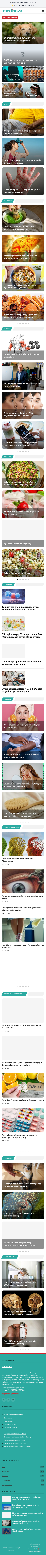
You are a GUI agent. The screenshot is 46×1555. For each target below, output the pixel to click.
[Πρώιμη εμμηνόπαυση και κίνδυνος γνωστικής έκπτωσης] (13, 651)
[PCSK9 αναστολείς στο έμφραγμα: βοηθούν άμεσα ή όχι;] (23, 55)
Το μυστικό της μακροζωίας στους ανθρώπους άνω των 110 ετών (21, 608)
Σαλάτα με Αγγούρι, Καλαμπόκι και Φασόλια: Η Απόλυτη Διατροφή (20, 483)
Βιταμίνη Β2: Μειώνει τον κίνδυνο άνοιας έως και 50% (21, 1026)
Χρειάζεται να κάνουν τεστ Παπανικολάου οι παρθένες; (23, 946)
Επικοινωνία (8, 1418)
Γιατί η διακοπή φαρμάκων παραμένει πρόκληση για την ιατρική (19, 1136)
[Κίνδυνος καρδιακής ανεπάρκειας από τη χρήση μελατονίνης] (6, 1515)
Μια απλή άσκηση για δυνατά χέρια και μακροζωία (22, 355)
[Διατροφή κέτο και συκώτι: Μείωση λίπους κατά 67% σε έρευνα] (23, 248)
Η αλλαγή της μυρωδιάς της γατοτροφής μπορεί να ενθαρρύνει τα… (22, 1185)
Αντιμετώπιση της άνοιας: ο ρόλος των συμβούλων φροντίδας (22, 132)
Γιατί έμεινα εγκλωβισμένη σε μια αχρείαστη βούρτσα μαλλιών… (20, 814)
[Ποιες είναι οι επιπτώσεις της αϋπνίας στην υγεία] (23, 881)
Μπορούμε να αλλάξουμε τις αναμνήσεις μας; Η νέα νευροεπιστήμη (33, 94)
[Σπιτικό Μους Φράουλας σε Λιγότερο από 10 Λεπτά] (23, 504)
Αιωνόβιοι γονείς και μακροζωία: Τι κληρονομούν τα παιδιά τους (12, 94)
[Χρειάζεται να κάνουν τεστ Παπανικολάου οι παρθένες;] (23, 930)
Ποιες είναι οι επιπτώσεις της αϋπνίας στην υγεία (22, 897)
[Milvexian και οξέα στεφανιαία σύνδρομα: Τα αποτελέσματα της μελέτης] (23, 1048)
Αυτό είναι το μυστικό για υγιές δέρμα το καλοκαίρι (22, 726)
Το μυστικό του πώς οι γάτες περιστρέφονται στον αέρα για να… (20, 1244)
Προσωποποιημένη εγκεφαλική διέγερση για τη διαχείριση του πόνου (12, 78)
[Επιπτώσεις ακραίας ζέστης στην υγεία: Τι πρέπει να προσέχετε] (23, 151)
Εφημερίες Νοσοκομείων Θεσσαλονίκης (17, 1446)
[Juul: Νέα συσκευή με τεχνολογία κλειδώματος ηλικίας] (23, 1333)
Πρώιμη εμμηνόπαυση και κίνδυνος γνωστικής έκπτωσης (21, 663)
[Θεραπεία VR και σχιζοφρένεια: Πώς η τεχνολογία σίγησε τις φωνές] (6, 1523)
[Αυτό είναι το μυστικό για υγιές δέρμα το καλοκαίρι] (23, 717)
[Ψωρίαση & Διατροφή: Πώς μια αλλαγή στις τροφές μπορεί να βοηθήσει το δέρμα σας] (23, 746)
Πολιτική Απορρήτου (11, 1427)
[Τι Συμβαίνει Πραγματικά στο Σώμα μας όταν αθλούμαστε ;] (23, 376)
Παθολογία (5, 1471)
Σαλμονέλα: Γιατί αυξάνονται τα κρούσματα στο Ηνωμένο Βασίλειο (32, 78)
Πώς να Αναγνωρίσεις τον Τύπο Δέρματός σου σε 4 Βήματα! (19, 414)
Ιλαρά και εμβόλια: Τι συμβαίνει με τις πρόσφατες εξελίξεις (22, 191)
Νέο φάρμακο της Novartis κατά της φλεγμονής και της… (25, 1506)
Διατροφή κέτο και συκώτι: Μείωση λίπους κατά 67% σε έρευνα (20, 257)
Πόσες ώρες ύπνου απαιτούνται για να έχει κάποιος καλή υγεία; (22, 908)
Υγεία (3, 1467)
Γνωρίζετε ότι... (7, 1485)
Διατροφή (5, 1476)
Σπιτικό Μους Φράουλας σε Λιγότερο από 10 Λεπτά (21, 512)
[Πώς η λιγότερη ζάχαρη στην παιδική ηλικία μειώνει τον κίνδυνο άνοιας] (13, 623)
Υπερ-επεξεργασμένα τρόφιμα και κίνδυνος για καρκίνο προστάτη (20, 316)
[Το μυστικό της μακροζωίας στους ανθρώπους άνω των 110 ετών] (13, 596)
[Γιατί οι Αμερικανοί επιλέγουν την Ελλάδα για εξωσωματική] (23, 1274)
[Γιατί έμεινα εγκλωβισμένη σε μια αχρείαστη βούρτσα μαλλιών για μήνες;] (23, 805)
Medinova (7, 1366)
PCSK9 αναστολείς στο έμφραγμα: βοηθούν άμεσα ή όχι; (21, 61)
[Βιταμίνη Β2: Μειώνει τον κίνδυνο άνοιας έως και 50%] (23, 1010)
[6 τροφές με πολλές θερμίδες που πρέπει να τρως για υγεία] (23, 277)
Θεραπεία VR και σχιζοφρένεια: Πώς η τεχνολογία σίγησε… (26, 1522)
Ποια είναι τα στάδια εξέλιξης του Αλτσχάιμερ (17, 859)
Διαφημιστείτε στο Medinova (13, 1415)
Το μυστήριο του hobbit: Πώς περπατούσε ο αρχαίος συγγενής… (20, 1313)
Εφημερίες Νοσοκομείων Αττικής (15, 1440)
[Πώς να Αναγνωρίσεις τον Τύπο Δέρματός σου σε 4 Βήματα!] (23, 405)
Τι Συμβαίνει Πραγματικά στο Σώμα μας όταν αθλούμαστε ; (22, 385)
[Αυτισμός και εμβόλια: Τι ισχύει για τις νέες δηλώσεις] (6, 1531)
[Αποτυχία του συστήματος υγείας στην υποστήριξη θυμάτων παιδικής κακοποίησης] (6, 1499)
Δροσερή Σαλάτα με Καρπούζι (17, 543)
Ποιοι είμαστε (8, 1421)
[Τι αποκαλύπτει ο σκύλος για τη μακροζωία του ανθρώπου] (23, 33)
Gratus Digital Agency (34, 1551)
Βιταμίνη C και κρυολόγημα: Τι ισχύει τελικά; (23, 1100)
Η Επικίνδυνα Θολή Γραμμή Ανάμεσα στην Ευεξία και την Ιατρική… (21, 443)
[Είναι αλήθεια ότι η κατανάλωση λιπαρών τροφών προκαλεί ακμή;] (23, 776)
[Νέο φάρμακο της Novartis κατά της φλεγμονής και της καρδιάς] (6, 1507)
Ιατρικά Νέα (6, 1480)
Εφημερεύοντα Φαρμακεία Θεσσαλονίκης (17, 1437)
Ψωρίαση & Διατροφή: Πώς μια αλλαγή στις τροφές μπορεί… (21, 755)
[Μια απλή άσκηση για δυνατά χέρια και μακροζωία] (23, 346)
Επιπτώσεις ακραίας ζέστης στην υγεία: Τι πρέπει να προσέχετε (22, 161)
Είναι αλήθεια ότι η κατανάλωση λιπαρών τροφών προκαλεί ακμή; (23, 785)
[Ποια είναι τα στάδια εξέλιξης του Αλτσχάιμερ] (23, 844)
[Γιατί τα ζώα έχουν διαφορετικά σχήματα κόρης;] (23, 1205)
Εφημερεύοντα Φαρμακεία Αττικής (15, 1434)
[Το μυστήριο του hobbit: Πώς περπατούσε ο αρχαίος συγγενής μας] (23, 1304)
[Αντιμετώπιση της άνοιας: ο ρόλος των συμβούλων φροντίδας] (23, 122)
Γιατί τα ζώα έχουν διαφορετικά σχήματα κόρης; (19, 1214)
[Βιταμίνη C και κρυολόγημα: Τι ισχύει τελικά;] (23, 1085)
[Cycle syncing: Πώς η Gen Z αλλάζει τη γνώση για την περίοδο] (13, 678)
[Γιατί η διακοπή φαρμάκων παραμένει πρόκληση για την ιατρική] (23, 1120)
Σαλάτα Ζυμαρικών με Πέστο (17, 573)
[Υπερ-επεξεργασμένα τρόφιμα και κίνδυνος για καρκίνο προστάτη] (23, 307)
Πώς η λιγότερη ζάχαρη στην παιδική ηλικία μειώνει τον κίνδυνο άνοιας (22, 635)
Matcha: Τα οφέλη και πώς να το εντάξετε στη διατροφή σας (19, 227)
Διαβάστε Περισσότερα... (11, 1394)
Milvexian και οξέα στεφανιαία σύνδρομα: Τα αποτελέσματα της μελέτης (22, 1063)
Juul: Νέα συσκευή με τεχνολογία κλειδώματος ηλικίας (20, 1342)
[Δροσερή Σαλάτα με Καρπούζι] (23, 533)
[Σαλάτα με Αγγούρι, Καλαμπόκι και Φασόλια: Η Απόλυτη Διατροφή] (23, 474)
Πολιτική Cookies (10, 1424)
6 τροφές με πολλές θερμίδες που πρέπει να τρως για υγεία (20, 286)
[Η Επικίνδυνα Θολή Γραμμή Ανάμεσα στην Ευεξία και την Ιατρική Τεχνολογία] (23, 435)
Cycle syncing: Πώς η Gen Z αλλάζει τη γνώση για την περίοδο (22, 690)
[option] (23, 153)
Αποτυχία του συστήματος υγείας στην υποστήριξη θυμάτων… (27, 1498)
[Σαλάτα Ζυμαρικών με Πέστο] (23, 563)
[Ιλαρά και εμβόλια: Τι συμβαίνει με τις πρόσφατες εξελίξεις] (23, 181)
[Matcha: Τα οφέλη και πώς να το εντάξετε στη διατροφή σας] (23, 218)
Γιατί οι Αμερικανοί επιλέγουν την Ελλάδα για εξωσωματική (20, 1283)
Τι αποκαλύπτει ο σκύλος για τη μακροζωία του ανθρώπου (19, 39)
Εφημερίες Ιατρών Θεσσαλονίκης (15, 1443)
